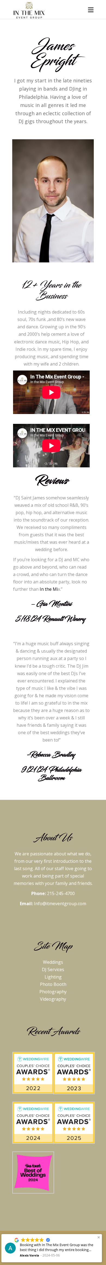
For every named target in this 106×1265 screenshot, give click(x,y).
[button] (98, 1237)
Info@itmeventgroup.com (60, 904)
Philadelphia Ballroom (59, 774)
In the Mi (49, 589)
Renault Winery (64, 619)
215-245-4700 (61, 893)
